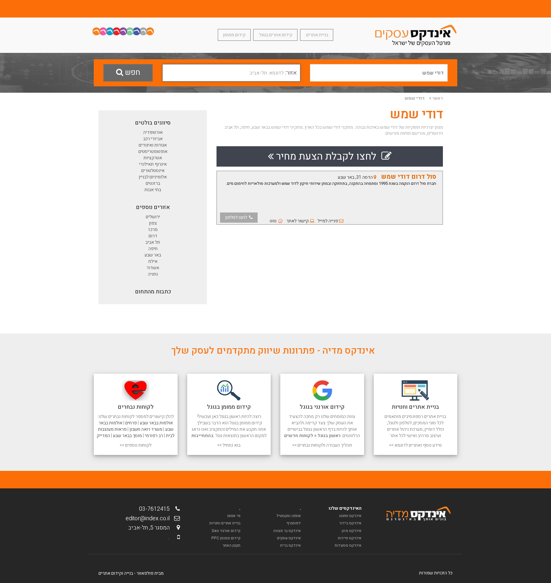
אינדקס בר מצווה (287, 531)
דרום (153, 236)
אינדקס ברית (290, 545)
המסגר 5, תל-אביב (150, 527)
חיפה (153, 248)
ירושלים (153, 216)
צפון (153, 223)
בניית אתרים (316, 35)
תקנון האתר (231, 545)
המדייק (103, 435)
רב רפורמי (154, 435)
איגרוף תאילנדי (153, 164)
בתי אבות (152, 189)
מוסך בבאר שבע (127, 435)
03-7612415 (156, 509)
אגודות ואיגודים (153, 145)
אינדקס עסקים (289, 538)
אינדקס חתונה (350, 516)
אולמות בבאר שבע (156, 423)
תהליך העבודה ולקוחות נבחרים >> (322, 445)
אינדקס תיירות (350, 538)
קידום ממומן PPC (225, 538)
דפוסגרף (294, 523)
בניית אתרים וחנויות (224, 523)
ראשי (437, 98)
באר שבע (152, 255)
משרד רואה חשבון (145, 429)
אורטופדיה (153, 132)
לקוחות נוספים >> (135, 445)
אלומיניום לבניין (153, 177)
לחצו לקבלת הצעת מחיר (327, 156)
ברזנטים (153, 183)
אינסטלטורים (153, 170)
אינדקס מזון (352, 531)
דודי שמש (415, 98)
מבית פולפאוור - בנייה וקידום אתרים (131, 573)
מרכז (153, 229)
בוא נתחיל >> (228, 445)
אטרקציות (152, 158)
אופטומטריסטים (152, 151)
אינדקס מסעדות (348, 545)
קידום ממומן (234, 35)
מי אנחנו (233, 516)
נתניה (153, 274)
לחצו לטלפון (237, 217)
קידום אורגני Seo (226, 531)
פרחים (131, 423)
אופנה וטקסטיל (288, 516)
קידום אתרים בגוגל (275, 35)
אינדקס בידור (350, 523)
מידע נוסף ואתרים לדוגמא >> (415, 445)
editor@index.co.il (149, 518)
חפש (131, 72)
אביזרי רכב (153, 138)
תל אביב (152, 242)
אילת (153, 261)
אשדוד (152, 267)
